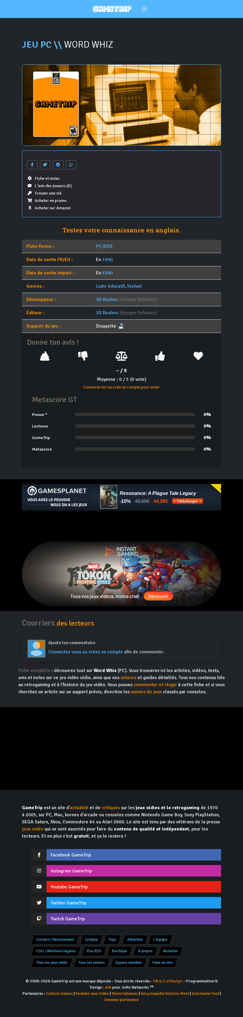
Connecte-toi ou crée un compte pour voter (121, 387)
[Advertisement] (121, 526)
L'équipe (160, 939)
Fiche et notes (47, 178)
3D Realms (107, 299)
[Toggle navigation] (145, 9)
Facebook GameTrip (71, 855)
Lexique (91, 939)
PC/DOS (104, 246)
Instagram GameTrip (71, 871)
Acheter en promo (51, 200)
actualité (79, 808)
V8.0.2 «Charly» (168, 981)
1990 (107, 260)
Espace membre (129, 962)
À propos (145, 951)
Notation (170, 951)
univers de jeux (146, 692)
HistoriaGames (125, 993)
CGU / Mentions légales (56, 951)
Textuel (134, 286)
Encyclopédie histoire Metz (165, 993)
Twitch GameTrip (68, 919)
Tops (112, 939)
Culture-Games (59, 993)
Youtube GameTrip (69, 887)
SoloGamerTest (205, 993)
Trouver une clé (48, 193)
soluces (128, 678)
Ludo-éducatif (110, 286)
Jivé (108, 987)
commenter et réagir (155, 685)
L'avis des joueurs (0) (53, 185)
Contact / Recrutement (55, 939)
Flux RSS (94, 951)
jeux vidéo (32, 829)
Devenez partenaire (121, 999)
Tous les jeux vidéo (52, 962)
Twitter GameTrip (68, 903)
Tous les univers (92, 962)
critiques (111, 808)
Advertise (135, 939)
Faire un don (163, 962)
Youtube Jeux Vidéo (92, 993)
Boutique (119, 951)
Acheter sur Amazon (53, 207)
